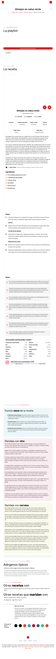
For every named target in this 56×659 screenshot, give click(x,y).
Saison (20, 600)
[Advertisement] (28, 203)
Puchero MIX (14, 12)
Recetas (21, 12)
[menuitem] (21, 641)
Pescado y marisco (28, 12)
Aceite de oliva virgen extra (17, 588)
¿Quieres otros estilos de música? (28, 48)
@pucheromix (19, 363)
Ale (5, 600)
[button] (3, 2)
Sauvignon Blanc (12, 597)
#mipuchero (42, 363)
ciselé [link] (20, 177)
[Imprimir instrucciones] (49, 107)
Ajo (25, 588)
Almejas (29, 588)
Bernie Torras (28, 648)
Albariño (6, 597)
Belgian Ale (8, 600)
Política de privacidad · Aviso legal (25, 646)
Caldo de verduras (35, 588)
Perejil (45, 588)
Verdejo (18, 597)
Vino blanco (23, 597)
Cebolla (41, 588)
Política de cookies (38, 646)
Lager (13, 600)
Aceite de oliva (7, 588)
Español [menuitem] (35, 640)
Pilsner (16, 600)
